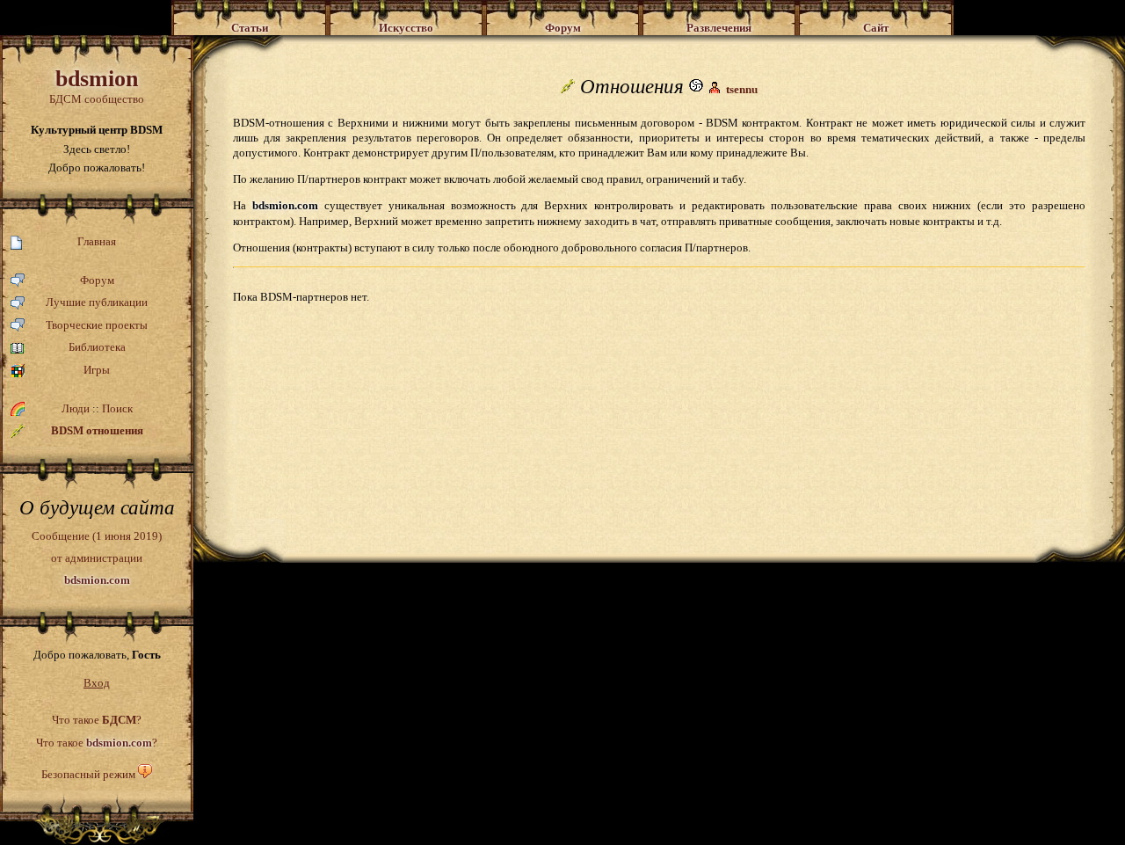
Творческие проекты (97, 324)
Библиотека (97, 346)
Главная (96, 241)
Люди (76, 408)
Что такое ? (97, 719)
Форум (97, 280)
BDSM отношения (97, 430)
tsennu (742, 89)
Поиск (117, 408)
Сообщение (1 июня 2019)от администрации (97, 557)
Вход (96, 682)
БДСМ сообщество (96, 86)
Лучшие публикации (97, 302)
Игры (96, 369)
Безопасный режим (88, 774)
